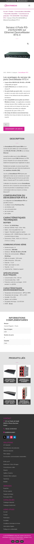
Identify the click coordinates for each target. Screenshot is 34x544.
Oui (13, 541)
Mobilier (5, 481)
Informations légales (8, 526)
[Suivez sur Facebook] (8, 437)
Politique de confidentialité (10, 529)
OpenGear (6, 479)
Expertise (5, 488)
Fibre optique (6, 453)
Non (17, 541)
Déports (5, 470)
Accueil (5, 11)
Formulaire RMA (7, 497)
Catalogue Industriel (8, 502)
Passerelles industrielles (10, 13)
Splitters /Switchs (8, 473)
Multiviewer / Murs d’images (10, 464)
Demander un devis (14, 129)
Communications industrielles (22, 11)
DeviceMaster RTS (23, 72)
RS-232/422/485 (14, 15)
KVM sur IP (6, 461)
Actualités (6, 520)
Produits (11, 11)
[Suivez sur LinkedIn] (14, 437)
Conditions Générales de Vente (11, 523)
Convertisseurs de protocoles (11, 448)
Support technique (8, 494)
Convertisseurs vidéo (9, 467)
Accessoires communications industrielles (14, 456)
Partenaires (6, 517)
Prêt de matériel (7, 491)
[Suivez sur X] (4, 437)
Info (22, 541)
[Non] (32, 539)
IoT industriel (6, 445)
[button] (27, 43)
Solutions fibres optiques (10, 476)
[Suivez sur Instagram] (11, 437)
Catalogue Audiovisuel (9, 505)
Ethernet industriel (8, 450)
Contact (5, 514)
